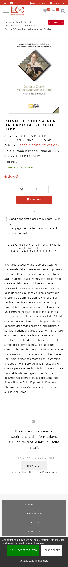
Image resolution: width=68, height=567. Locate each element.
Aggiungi (35, 199)
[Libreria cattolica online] (17, 11)
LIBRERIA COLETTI (34, 504)
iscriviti (34, 465)
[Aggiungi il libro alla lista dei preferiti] (34, 211)
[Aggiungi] (44, 189)
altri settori (55, 22)
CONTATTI (34, 531)
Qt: (22, 189)
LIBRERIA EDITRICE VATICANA (39, 145)
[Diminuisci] (28, 189)
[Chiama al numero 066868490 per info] (5, 2)
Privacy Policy (49, 472)
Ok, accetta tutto (24, 550)
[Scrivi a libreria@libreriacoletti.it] (11, 2)
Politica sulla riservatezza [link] (34, 560)
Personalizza (51, 550)
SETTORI (34, 522)
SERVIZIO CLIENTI (34, 513)
